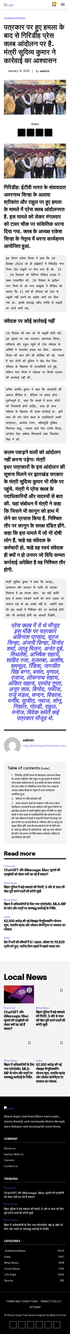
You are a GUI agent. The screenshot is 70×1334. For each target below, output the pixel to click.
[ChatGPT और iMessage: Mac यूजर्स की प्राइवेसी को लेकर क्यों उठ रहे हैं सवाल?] (19, 994)
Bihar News (10, 883)
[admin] (12, 745)
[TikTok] (30, 1324)
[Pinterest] (39, 132)
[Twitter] (30, 132)
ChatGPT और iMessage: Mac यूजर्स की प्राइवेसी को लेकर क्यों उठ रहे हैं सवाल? (16, 1021)
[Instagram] (21, 1324)
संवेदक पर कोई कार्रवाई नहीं (28, 798)
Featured (9, 866)
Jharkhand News (14, 18)
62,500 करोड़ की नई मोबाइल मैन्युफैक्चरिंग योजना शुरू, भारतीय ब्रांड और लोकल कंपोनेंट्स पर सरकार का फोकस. (34, 925)
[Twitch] (39, 1324)
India (7, 917)
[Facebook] (21, 132)
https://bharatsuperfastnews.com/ (44, 745)
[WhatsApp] (48, 132)
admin (45, 71)
